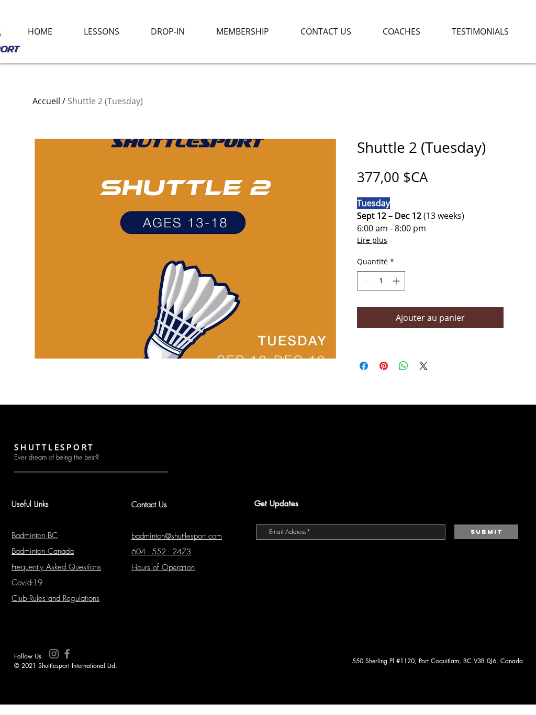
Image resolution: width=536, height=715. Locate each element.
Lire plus (372, 240)
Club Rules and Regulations (55, 598)
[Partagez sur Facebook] (364, 366)
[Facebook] (67, 653)
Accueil (46, 101)
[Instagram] (54, 653)
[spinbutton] (381, 281)
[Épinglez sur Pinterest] (383, 366)
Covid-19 (27, 582)
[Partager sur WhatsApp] (403, 366)
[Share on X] (423, 366)
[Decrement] (365, 281)
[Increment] (397, 281)
